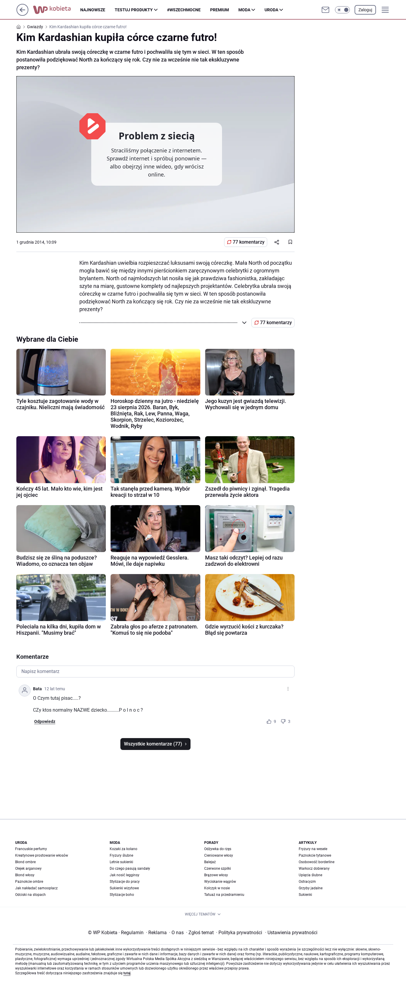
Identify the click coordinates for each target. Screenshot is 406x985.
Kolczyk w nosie (217, 888)
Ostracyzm (307, 882)
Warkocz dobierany (314, 868)
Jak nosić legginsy (124, 875)
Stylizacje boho (122, 895)
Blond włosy (24, 875)
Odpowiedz (44, 721)
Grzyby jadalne (310, 888)
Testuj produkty (134, 9)
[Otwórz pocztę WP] (325, 10)
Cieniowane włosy (218, 855)
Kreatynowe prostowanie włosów (41, 855)
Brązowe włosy (216, 875)
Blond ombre (25, 862)
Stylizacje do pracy (125, 882)
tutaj (126, 973)
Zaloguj (365, 9)
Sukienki (305, 895)
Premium (219, 9)
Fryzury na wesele (313, 849)
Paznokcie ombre (29, 882)
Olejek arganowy (28, 868)
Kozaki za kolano (123, 849)
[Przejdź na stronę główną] (22, 14)
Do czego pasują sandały (130, 868)
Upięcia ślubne (310, 875)
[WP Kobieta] (56, 10)
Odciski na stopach (30, 895)
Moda (244, 9)
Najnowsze (92, 9)
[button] (342, 9)
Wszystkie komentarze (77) (153, 744)
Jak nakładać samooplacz (36, 888)
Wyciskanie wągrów (220, 882)
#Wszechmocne (184, 9)
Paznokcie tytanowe (315, 855)
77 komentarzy (249, 242)
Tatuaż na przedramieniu (224, 895)
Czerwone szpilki (217, 868)
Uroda (271, 9)
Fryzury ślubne (121, 855)
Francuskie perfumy (31, 849)
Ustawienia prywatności (291, 932)
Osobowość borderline (316, 862)
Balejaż (210, 862)
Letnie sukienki (121, 862)
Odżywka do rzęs (217, 849)
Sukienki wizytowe (124, 888)
